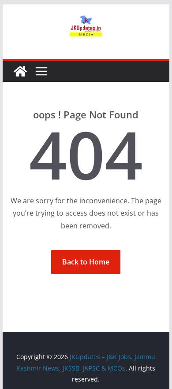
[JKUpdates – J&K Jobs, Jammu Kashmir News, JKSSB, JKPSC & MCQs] (20, 71)
